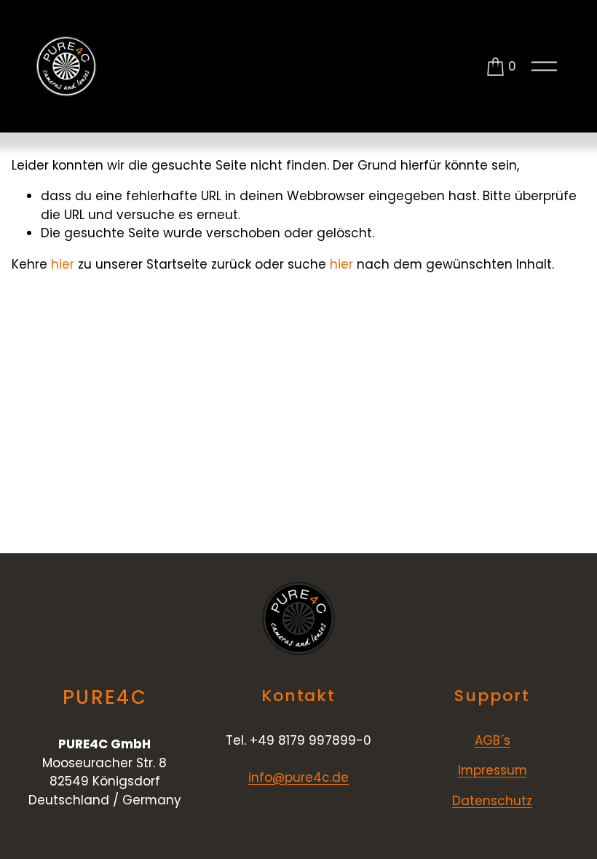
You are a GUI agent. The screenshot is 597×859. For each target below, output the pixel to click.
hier (62, 264)
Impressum (492, 770)
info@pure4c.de (298, 777)
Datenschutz (492, 800)
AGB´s (492, 740)
